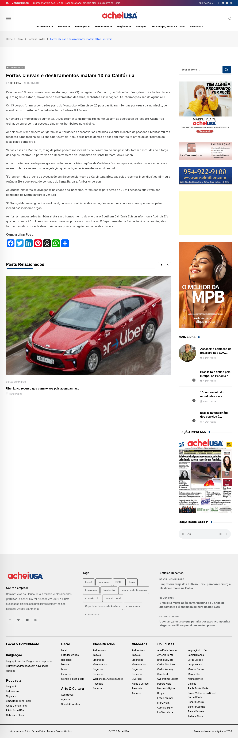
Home (9, 39)
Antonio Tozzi (165, 655)
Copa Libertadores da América (102, 606)
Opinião (192, 683)
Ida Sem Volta (165, 712)
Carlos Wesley (165, 669)
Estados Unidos (36, 39)
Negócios (122, 26)
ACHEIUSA (15, 83)
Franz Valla (163, 702)
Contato (68, 731)
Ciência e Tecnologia (72, 678)
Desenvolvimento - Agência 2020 (213, 731)
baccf (88, 582)
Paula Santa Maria (198, 688)
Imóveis (62, 26)
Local (64, 650)
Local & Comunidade (22, 644)
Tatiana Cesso (196, 716)
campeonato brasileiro (134, 590)
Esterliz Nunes (165, 698)
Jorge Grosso (195, 659)
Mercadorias (102, 26)
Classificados (104, 644)
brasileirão (109, 590)
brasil (132, 582)
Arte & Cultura (72, 689)
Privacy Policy (38, 731)
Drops (160, 693)
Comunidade (176, 579)
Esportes (66, 674)
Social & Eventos (70, 704)
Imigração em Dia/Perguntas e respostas (29, 661)
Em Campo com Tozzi (18, 700)
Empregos (81, 26)
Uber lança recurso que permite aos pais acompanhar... (42, 388)
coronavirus (133, 606)
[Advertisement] (205, 213)
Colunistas (165, 644)
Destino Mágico (166, 688)
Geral (20, 39)
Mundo (65, 664)
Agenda (65, 699)
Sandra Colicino (196, 706)
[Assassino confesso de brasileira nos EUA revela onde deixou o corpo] (187, 353)
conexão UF (92, 598)
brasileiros (91, 590)
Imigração (14, 655)
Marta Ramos (195, 678)
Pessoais (195, 26)
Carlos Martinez (166, 664)
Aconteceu (67, 694)
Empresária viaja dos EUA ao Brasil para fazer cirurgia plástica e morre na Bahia (76, 3)
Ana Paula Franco (167, 650)
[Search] (230, 18)
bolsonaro (104, 582)
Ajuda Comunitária (16, 705)
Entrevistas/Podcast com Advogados (27, 666)
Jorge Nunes (195, 664)
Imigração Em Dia (197, 650)
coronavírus (92, 614)
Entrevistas (12, 691)
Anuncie (97, 688)
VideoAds (139, 644)
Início (12, 731)
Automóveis (43, 26)
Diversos (137, 678)
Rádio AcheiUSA (15, 710)
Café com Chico (15, 715)
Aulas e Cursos (140, 683)
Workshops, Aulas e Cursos (168, 26)
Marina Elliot (194, 674)
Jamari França (196, 655)
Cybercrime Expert (167, 678)
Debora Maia (164, 683)
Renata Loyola (196, 701)
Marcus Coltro (196, 669)
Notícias (10, 670)
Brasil (163, 579)
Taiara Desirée (196, 711)
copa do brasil (113, 598)
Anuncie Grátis (23, 731)
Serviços (141, 26)
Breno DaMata (165, 659)
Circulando (163, 674)
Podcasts (14, 680)
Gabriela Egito (165, 707)
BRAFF (119, 582)
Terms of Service (55, 731)
